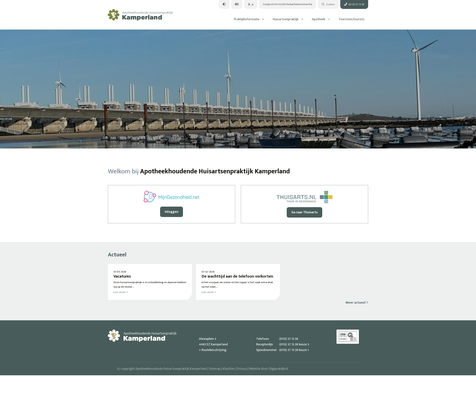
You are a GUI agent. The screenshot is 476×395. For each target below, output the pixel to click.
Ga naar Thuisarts (304, 212)
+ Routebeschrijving (212, 350)
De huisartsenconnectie (287, 4)
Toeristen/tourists (351, 19)
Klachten (229, 369)
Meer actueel (356, 302)
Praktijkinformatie (246, 19)
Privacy (242, 369)
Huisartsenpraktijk (285, 19)
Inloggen (171, 212)
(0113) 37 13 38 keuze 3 (282, 344)
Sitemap (215, 369)
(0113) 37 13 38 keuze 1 (282, 350)
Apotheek (318, 19)
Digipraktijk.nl (278, 369)
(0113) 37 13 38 (277, 339)
